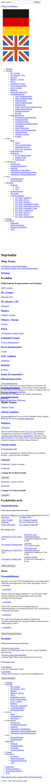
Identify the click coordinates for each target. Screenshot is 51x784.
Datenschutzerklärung (17, 392)
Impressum (21, 400)
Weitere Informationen (8, 400)
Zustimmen (4, 398)
